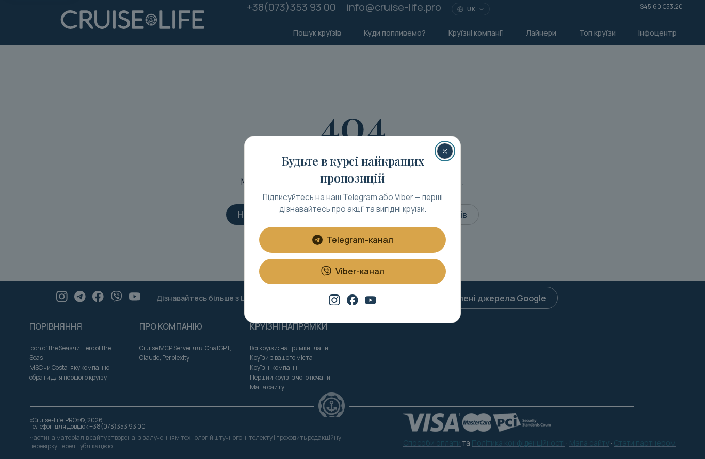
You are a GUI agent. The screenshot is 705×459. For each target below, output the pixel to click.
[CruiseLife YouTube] (370, 300)
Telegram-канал (360, 239)
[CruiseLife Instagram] (334, 300)
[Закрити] (445, 151)
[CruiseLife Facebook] (352, 300)
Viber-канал (359, 271)
